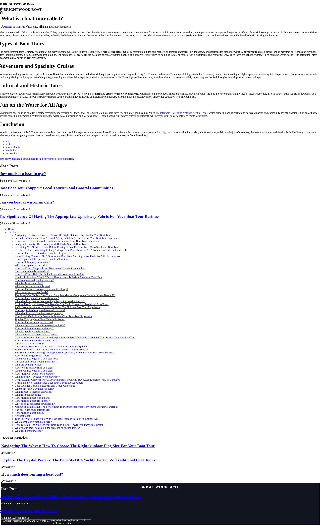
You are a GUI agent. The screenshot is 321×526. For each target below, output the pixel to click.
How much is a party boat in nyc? (32, 262)
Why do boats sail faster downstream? (35, 403)
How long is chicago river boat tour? (34, 367)
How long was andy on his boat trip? (34, 280)
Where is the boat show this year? (32, 286)
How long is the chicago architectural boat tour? (40, 310)
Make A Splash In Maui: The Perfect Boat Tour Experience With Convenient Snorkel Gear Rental (66, 406)
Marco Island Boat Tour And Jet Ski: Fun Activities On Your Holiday (51, 349)
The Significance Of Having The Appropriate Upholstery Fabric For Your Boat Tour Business (64, 352)
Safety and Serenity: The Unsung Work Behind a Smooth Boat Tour (51, 244)
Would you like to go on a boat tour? (34, 370)
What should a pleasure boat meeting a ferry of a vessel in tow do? (50, 301)
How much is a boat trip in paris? (32, 400)
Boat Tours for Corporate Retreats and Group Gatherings (45, 385)
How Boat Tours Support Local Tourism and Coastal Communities (50, 268)
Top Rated (13, 232)
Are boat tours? (23, 415)
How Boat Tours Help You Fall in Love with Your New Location (49, 274)
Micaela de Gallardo (14, 26)
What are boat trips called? (29, 364)
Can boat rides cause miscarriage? (32, 409)
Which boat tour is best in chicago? (33, 421)
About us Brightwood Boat (70, 520)
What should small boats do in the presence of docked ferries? (47, 427)
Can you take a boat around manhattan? (36, 361)
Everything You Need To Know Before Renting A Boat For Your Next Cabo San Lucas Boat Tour (67, 247)
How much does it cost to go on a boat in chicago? (41, 289)
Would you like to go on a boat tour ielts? (36, 358)
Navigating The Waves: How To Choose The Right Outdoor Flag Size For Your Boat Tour (63, 235)
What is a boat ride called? (28, 394)
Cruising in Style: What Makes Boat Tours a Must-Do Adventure (49, 382)
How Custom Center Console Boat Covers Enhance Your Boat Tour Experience (57, 241)
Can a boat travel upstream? (29, 343)
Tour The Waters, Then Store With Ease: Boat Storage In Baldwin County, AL (56, 418)
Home (11, 229)
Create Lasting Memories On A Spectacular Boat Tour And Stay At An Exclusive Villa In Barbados (67, 256)
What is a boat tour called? (29, 283)
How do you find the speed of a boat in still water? (41, 259)
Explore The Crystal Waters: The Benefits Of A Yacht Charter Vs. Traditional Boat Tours (62, 304)
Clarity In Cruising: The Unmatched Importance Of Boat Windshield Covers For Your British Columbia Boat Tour (75, 337)
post (8, 144)
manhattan (11, 150)
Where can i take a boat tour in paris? (34, 388)
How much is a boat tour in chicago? (34, 328)
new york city (13, 147)
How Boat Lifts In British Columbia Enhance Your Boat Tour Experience (53, 316)
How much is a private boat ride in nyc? (36, 340)
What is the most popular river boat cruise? (37, 376)
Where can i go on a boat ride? (31, 265)
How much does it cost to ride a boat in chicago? (40, 253)
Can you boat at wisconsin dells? (32, 271)
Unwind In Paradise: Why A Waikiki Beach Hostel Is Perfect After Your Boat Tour (58, 277)
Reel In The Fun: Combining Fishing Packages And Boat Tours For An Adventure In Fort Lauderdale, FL (71, 250)
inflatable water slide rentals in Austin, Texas (183, 112)
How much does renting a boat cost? (34, 322)
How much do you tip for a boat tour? (35, 373)
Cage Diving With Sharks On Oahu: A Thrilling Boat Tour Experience (52, 346)
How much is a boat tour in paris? (32, 397)
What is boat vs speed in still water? (33, 391)
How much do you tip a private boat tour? (37, 298)
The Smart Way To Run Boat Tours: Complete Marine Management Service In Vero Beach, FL (65, 295)
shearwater (11, 153)
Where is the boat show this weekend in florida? (40, 325)
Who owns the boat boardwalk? (31, 292)
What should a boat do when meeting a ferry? (39, 313)
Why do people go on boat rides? (32, 331)
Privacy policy (63, 523)
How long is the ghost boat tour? (32, 355)
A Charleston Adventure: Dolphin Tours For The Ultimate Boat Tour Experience (57, 307)
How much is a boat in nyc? (29, 412)
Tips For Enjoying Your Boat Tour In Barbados (40, 319)
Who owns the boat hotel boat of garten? (36, 334)
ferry (8, 141)
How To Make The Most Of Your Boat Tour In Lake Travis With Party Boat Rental (59, 424)
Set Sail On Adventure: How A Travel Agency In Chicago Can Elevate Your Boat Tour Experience (67, 238)
